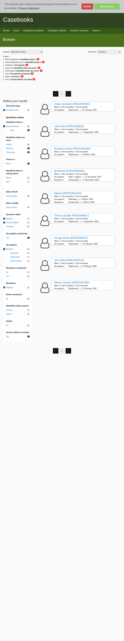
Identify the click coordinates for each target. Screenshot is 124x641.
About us (96, 30)
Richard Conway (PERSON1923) (72, 148)
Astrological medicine (57, 30)
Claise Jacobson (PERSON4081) (72, 104)
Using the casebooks (79, 30)
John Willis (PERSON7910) (69, 260)
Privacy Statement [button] (28, 8)
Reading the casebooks (33, 30)
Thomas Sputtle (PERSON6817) (71, 215)
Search (16, 30)
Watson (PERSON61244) (68, 193)
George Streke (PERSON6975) (71, 238)
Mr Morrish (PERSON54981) (69, 171)
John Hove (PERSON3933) (69, 126)
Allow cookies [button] (107, 6)
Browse (6, 30)
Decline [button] (87, 6)
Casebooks (18, 19)
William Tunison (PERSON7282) (71, 282)
